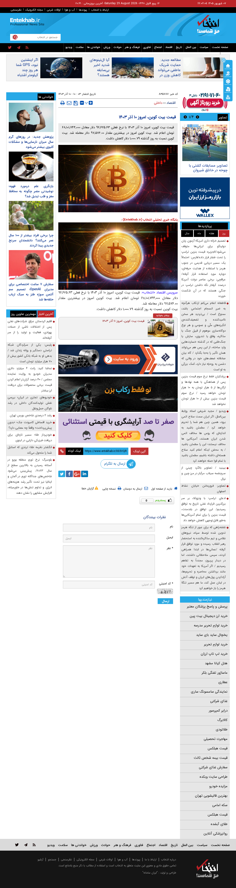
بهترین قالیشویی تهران (211, 795)
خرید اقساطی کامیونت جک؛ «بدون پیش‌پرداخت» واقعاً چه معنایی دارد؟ (30, 425)
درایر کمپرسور (218, 710)
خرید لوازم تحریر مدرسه (210, 625)
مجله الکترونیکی (85, 859)
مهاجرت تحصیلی (215, 739)
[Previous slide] (197, 116)
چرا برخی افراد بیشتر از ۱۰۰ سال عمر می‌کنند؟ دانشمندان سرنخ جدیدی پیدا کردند (31, 240)
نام (171, 526)
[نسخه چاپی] (62, 103)
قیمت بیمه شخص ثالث (210, 758)
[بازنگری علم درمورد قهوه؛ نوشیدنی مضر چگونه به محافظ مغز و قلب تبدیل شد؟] (31, 166)
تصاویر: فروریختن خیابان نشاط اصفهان (203, 488)
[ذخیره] (76, 103)
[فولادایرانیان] (118, 359)
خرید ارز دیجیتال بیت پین (208, 616)
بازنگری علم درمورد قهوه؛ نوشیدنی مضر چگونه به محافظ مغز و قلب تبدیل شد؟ (31, 191)
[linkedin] (84, 474)
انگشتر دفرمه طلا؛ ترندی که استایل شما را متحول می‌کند (30, 450)
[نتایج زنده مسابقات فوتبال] (227, 96)
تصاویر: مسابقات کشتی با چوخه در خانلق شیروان (208, 168)
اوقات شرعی (54, 10)
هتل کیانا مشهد (216, 663)
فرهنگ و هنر (132, 47)
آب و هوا (70, 10)
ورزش (106, 47)
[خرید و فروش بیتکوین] (205, 198)
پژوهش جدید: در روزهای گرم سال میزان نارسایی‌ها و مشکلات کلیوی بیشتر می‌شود (31, 141)
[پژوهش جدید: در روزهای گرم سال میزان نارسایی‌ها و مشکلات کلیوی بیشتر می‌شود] (31, 117)
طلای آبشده (219, 824)
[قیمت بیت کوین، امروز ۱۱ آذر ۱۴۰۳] (161, 328)
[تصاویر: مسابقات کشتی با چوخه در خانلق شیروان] (204, 142)
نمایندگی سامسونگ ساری (209, 691)
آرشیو (40, 859)
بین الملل (191, 47)
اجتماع (158, 47)
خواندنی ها (93, 47)
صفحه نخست (220, 47)
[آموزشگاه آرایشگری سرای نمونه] (118, 428)
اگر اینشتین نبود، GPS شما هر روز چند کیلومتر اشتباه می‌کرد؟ (27, 70)
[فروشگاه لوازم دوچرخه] (118, 394)
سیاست (204, 47)
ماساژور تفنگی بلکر (214, 673)
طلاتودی (221, 729)
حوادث (117, 47)
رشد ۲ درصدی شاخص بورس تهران (31, 415)
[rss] (27, 47)
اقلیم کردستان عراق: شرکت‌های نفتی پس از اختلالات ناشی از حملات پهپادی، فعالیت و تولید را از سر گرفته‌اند (30, 329)
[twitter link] (17, 845)
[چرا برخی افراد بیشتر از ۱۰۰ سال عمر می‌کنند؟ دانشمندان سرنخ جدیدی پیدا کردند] (31, 215)
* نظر (170, 548)
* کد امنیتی (166, 583)
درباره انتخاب (168, 859)
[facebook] (69, 474)
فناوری (147, 47)
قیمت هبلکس (217, 748)
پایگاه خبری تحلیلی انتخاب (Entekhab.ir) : (149, 219)
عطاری (222, 682)
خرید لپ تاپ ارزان (214, 654)
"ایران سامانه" (150, 872)
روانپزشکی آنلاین (215, 833)
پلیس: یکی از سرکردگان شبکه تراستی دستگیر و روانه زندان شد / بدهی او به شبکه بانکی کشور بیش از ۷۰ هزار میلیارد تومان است (30, 353)
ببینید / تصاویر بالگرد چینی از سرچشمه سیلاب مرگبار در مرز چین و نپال (203, 473)
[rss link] (34, 845)
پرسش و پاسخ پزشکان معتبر (207, 606)
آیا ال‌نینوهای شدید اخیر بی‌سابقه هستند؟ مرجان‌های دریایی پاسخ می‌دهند (99, 75)
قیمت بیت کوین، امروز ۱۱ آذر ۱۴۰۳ (123, 321)
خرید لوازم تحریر (215, 644)
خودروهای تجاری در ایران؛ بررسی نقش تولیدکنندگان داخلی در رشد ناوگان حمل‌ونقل (30, 403)
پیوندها (83, 10)
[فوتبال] (227, 81)
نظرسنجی (16, 10)
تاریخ (179, 47)
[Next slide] (185, 116)
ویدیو (68, 47)
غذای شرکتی (218, 701)
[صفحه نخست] (227, 65)
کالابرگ (222, 720)
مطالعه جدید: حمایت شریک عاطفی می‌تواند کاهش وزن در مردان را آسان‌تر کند (169, 72)
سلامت (80, 47)
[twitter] (9, 47)
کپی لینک (139, 451)
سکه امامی (219, 805)
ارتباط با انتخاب (100, 10)
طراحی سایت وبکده (213, 777)
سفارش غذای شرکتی (213, 767)
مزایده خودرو (218, 786)
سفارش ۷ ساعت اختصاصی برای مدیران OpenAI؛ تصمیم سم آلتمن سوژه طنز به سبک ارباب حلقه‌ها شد (31, 292)
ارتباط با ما (150, 859)
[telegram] (18, 47)
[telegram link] (26, 845)
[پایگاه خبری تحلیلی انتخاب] (209, 27)
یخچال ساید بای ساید (211, 635)
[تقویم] (227, 88)
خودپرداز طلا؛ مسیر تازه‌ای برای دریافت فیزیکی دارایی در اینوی (30, 437)
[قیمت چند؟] (227, 73)
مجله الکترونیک (34, 10)
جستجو (52, 859)
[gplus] (77, 474)
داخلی (158, 103)
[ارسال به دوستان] (69, 103)
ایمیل (169, 537)
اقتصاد (168, 47)
